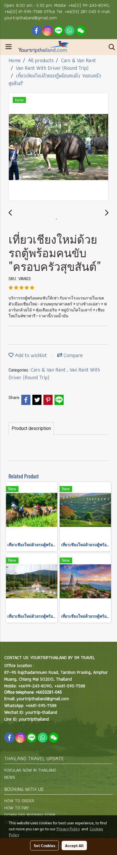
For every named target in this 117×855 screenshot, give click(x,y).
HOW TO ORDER (19, 800)
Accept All (74, 845)
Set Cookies (44, 845)
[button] (110, 47)
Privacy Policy (68, 828)
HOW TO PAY (16, 807)
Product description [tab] (31, 428)
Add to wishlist (30, 355)
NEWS (9, 777)
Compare (72, 355)
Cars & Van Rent (49, 370)
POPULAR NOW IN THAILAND (30, 770)
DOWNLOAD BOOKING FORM (29, 814)
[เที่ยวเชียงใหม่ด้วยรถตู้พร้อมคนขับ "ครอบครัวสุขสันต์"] (58, 147)
